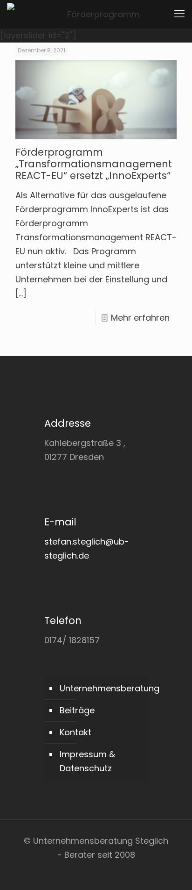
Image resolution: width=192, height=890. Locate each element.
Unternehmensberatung (101, 688)
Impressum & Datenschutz (87, 761)
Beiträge (77, 710)
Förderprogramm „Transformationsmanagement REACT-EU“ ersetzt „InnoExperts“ (93, 163)
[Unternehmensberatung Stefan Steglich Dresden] (99, 14)
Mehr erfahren (140, 317)
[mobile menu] (179, 14)
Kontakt (75, 732)
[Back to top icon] (173, 871)
